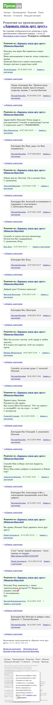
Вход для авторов (32, 16)
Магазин (7, 16)
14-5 (22, 643)
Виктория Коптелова (12, 294)
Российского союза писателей (18, 701)
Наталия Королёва (13, 46)
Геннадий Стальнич (11, 416)
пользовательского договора (13, 670)
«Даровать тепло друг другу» (25, 26)
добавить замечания (13, 79)
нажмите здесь (31, 695)
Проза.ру (45, 662)
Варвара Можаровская (13, 353)
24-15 (17, 643)
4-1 (26, 643)
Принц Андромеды (11, 535)
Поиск (41, 12)
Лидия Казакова (10, 69)
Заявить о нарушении (41, 247)
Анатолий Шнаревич (12, 186)
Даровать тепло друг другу (31, 43)
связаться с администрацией (13, 686)
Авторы (7, 12)
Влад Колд (8, 247)
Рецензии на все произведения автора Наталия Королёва (21, 650)
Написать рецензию (12, 649)
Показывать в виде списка (14, 36)
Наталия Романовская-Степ (15, 601)
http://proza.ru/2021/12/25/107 (24, 556)
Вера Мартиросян (11, 130)
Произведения (19, 12)
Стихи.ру (36, 662)
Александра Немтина (12, 477)
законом (6, 673)
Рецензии (32, 12)
